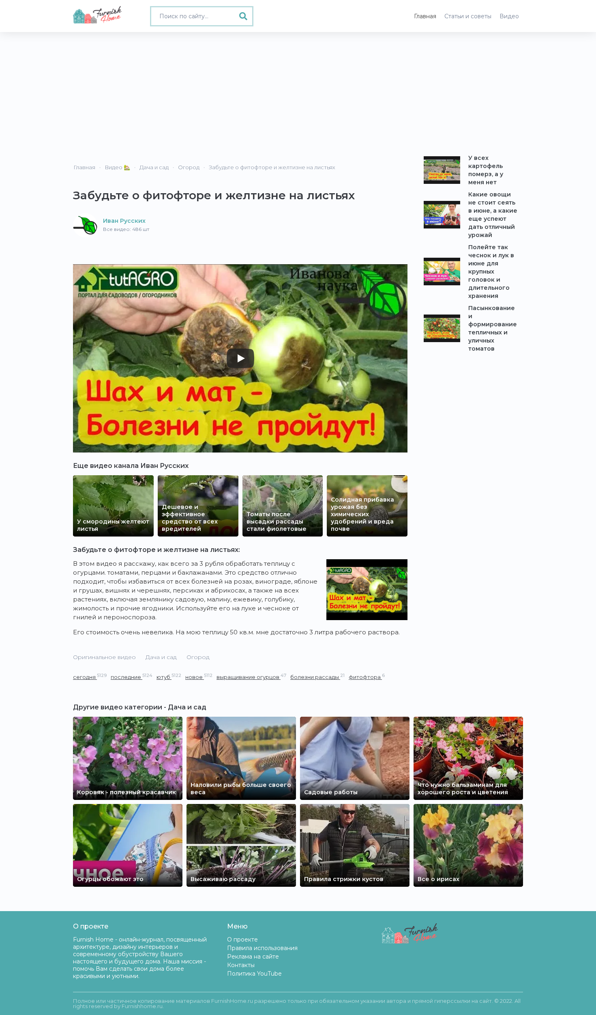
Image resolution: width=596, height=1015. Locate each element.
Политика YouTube (254, 973)
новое (198, 676)
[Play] (240, 358)
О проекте (242, 939)
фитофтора (367, 676)
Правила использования (262, 948)
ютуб (169, 676)
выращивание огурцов (251, 676)
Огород (198, 657)
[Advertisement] (298, 93)
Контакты (241, 965)
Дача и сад (161, 657)
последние (131, 676)
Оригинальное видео (104, 657)
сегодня (90, 676)
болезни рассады (317, 676)
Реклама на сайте (253, 956)
